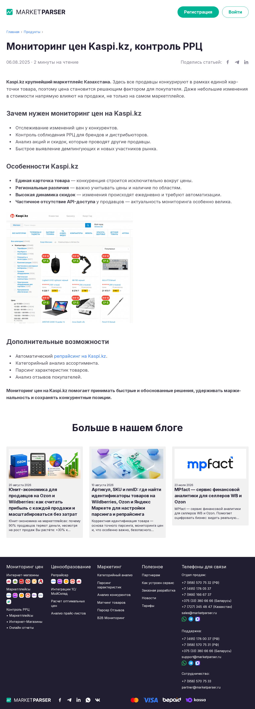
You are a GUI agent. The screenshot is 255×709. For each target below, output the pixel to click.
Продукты (32, 32)
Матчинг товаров (111, 603)
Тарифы (148, 606)
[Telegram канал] (69, 700)
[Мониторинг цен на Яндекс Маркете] (21, 595)
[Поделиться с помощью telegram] (237, 62)
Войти (235, 12)
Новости (149, 598)
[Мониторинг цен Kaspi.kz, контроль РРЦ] (28, 595)
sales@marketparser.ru (199, 613)
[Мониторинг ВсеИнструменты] (21, 581)
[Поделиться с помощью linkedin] (246, 62)
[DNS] (34, 581)
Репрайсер (59, 575)
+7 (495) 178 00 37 (196, 639)
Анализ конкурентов (114, 595)
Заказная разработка (158, 590)
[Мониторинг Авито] (8, 601)
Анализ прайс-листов (68, 613)
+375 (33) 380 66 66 (197, 601)
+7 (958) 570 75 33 (196, 681)
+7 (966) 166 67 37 (196, 595)
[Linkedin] (78, 700)
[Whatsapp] (88, 700)
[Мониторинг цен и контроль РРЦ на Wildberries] (15, 595)
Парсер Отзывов (110, 610)
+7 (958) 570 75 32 (196, 583)
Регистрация (198, 12)
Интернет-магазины (22, 575)
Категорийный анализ (114, 575)
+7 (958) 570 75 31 (196, 645)
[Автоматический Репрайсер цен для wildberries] (59, 581)
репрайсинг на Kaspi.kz (80, 356)
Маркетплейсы (18, 589)
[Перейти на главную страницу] (36, 12)
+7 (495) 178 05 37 (196, 589)
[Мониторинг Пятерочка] (28, 581)
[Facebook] (60, 700)
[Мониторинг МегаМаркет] (34, 595)
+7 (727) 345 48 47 (197, 607)
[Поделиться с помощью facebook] (227, 62)
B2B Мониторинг (111, 618)
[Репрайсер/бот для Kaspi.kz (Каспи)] (72, 581)
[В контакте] (97, 700)
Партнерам (151, 575)
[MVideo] (8, 581)
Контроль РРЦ (17, 609)
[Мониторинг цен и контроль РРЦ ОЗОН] (8, 595)
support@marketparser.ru (201, 657)
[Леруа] (15, 581)
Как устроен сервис (158, 583)
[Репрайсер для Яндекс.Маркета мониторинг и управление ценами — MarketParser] (66, 581)
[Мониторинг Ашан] (40, 581)
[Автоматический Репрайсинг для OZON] (53, 581)
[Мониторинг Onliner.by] (40, 595)
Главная (12, 32)
